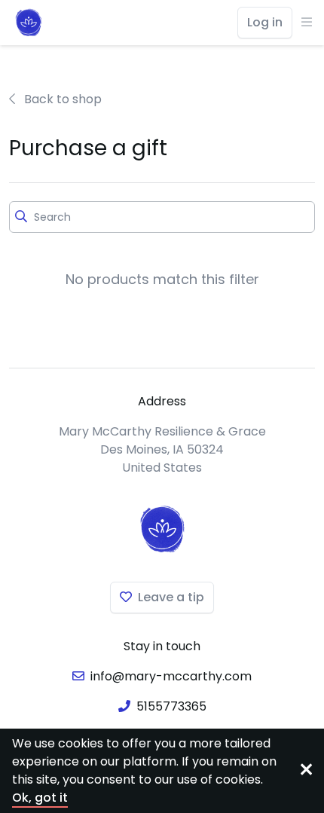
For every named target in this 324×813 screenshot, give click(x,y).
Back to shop (61, 99)
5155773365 (171, 706)
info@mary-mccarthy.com (171, 676)
